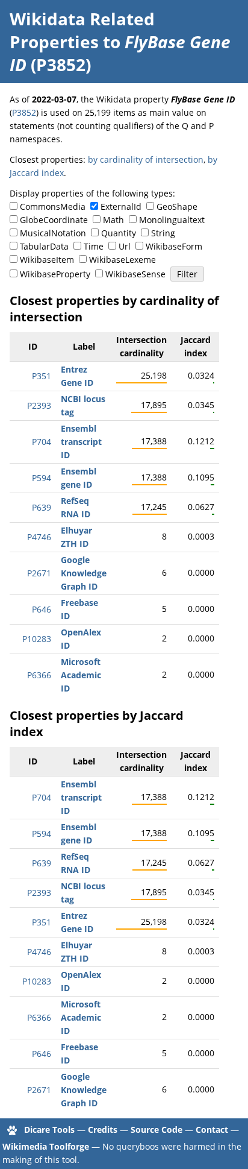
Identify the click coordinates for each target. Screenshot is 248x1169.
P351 (41, 376)
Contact (212, 1129)
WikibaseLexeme (122, 259)
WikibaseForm (174, 246)
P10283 (36, 638)
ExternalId (121, 206)
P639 (41, 507)
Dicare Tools (49, 1129)
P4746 (39, 537)
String (163, 233)
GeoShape (177, 206)
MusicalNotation (53, 233)
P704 (41, 441)
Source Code (156, 1129)
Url (125, 246)
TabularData (44, 246)
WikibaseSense (135, 274)
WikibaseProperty (55, 274)
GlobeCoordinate (54, 219)
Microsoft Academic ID (81, 675)
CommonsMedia (52, 206)
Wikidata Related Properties (82, 30)
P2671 (39, 573)
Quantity (118, 233)
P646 (41, 609)
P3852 (24, 112)
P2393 (39, 405)
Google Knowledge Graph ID (84, 573)
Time (94, 246)
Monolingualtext (172, 219)
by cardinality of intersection (145, 159)
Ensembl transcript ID (81, 442)
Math (113, 219)
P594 (41, 478)
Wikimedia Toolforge (45, 1146)
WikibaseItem (47, 259)
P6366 (39, 675)
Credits (102, 1129)
